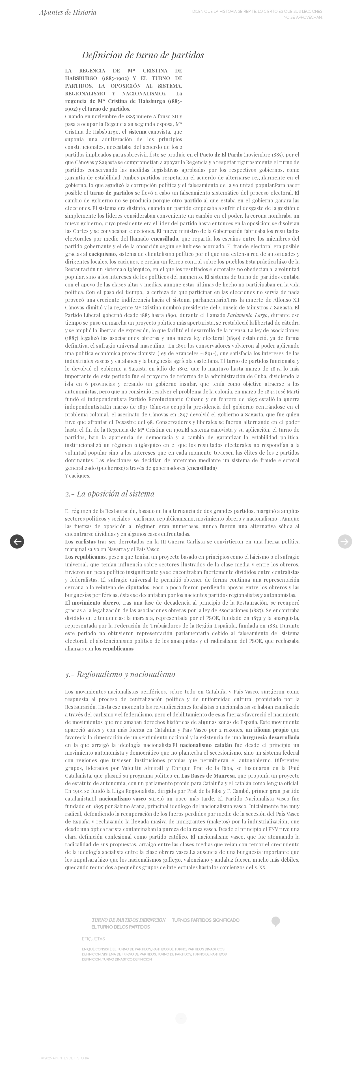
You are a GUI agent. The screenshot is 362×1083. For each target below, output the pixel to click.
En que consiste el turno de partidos (116, 949)
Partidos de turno (169, 949)
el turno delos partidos (121, 927)
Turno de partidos (174, 954)
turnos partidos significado (206, 920)
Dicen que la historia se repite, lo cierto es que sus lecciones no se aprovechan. (257, 14)
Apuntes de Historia (68, 11)
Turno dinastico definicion (127, 959)
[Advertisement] (231, 107)
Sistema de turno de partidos (129, 954)
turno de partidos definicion (128, 920)
